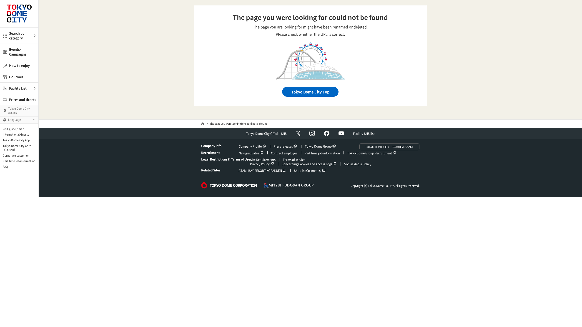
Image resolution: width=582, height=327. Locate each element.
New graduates (249, 153)
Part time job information (19, 161)
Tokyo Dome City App (16, 140)
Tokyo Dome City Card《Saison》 (17, 148)
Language (14, 120)
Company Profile (250, 146)
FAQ (5, 167)
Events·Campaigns (17, 51)
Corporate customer (16, 156)
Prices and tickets (22, 99)
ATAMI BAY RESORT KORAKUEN (260, 170)
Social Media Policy (357, 164)
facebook (326, 133)
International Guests (16, 134)
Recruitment (210, 152)
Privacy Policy (260, 164)
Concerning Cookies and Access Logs (307, 164)
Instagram (312, 133)
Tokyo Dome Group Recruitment (369, 153)
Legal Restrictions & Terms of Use (225, 159)
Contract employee (284, 153)
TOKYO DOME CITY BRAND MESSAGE (389, 147)
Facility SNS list (364, 133)
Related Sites (210, 170)
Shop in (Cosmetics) (307, 170)
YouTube (341, 133)
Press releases (283, 146)
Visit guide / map (13, 129)
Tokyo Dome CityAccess (19, 111)
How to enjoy (19, 65)
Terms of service (294, 159)
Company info (211, 146)
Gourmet (16, 76)
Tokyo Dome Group (318, 146)
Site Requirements (263, 159)
